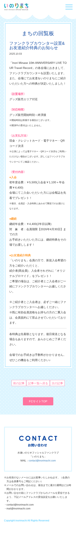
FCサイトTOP (38, 401)
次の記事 (57, 383)
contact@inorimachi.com (42, 460)
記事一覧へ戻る (38, 383)
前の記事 (19, 383)
